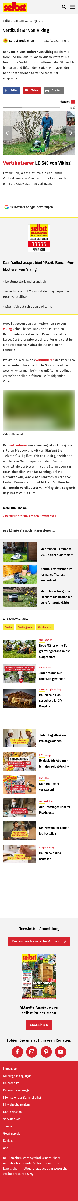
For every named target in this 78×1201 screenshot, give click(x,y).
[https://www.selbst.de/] (15, 7)
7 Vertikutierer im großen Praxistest (28, 516)
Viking (7, 329)
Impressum (10, 1068)
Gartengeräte (34, 21)
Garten (18, 21)
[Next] (70, 133)
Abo (5, 1148)
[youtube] (60, 1052)
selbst (7, 21)
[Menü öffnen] (72, 7)
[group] (39, 150)
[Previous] (7, 133)
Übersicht (65, 102)
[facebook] (17, 1052)
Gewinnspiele (11, 1133)
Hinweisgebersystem (16, 1105)
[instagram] (31, 1052)
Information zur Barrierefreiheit (22, 1097)
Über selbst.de (12, 1112)
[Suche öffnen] (64, 7)
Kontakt (8, 1141)
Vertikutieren (44, 360)
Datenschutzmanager (16, 1090)
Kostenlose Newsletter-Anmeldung (39, 941)
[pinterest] (46, 1052)
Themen (8, 1126)
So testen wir (11, 1119)
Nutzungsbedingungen (17, 1076)
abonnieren (39, 1025)
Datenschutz (11, 1083)
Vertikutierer (18, 163)
